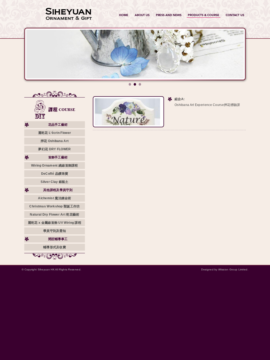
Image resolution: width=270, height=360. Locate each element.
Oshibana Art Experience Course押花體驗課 (207, 105)
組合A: (180, 99)
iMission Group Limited (233, 269)
